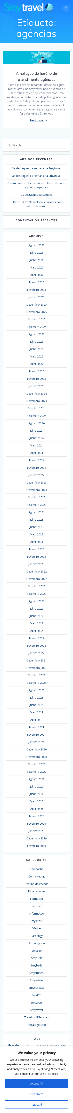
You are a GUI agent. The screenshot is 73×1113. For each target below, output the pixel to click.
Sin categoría (36, 943)
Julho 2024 (36, 430)
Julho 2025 (36, 341)
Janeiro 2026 (36, 297)
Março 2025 (36, 371)
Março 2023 (36, 549)
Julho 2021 (36, 697)
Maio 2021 (36, 712)
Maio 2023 (36, 534)
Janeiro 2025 (36, 386)
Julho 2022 (36, 608)
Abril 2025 (36, 364)
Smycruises (36, 973)
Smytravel (36, 1010)
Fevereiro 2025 (36, 378)
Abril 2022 (36, 631)
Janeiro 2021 (36, 742)
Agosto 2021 (36, 690)
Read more (37, 120)
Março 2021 (36, 727)
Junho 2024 (36, 438)
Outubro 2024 (36, 408)
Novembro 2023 (36, 490)
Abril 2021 (36, 720)
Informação (36, 913)
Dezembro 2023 (36, 482)
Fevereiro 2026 (36, 290)
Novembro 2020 (36, 757)
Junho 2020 (36, 794)
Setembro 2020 (36, 771)
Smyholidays (36, 987)
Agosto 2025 (36, 334)
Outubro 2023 (36, 497)
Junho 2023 (36, 527)
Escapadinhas (36, 891)
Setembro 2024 (36, 416)
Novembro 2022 (36, 579)
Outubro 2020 (36, 764)
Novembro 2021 (36, 668)
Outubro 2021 (36, 675)
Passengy (37, 936)
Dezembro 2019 (36, 838)
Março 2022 (36, 638)
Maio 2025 (36, 356)
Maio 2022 (36, 623)
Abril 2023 (36, 542)
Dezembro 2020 (36, 749)
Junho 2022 (36, 616)
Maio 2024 (36, 445)
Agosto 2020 (36, 779)
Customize (36, 1094)
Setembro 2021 (36, 683)
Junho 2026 (36, 260)
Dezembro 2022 (36, 571)
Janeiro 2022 (36, 653)
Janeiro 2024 (36, 475)
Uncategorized (36, 1025)
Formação (36, 899)
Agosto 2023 (36, 512)
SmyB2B (36, 958)
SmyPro (36, 995)
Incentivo (36, 906)
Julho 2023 (36, 519)
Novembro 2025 (36, 312)
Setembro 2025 (36, 327)
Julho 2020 (36, 786)
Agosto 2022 (36, 601)
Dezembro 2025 (36, 304)
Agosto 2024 (36, 423)
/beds (13, 1046)
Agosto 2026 (36, 245)
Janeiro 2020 (36, 831)
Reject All (36, 1104)
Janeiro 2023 (36, 564)
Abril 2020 (36, 809)
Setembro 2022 (36, 594)
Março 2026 (36, 282)
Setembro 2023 (36, 505)
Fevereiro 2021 (36, 734)
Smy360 (37, 950)
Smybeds (36, 965)
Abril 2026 (36, 275)
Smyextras (36, 980)
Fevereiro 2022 (36, 645)
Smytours (37, 1002)
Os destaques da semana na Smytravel (36, 168)
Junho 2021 (36, 705)
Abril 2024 (36, 453)
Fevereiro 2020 (36, 823)
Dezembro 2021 (36, 660)
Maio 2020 (36, 801)
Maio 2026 (36, 267)
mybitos (37, 921)
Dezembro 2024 (36, 393)
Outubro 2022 (36, 586)
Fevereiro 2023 (36, 556)
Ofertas (36, 928)
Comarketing (36, 876)
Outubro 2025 (36, 319)
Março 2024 (36, 460)
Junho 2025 (36, 349)
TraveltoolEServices (36, 1017)
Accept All (36, 1083)
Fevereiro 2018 (36, 846)
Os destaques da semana (36, 194)
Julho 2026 (36, 252)
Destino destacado (36, 884)
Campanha (36, 869)
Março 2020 (36, 816)
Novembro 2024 (36, 401)
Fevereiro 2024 (36, 467)
